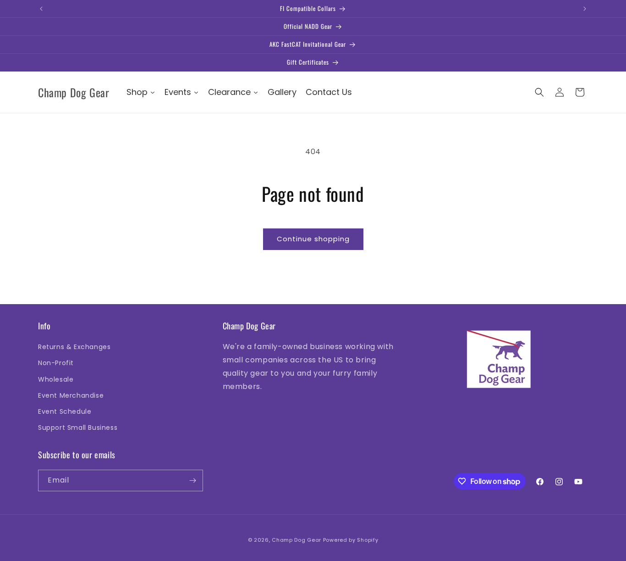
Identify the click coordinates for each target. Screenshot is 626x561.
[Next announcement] (585, 8)
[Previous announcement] (41, 8)
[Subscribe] (192, 480)
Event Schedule (64, 411)
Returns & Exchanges (74, 346)
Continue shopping (313, 239)
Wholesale (55, 379)
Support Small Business (77, 427)
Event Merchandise (71, 395)
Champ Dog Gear (296, 540)
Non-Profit (56, 362)
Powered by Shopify (351, 540)
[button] (539, 92)
